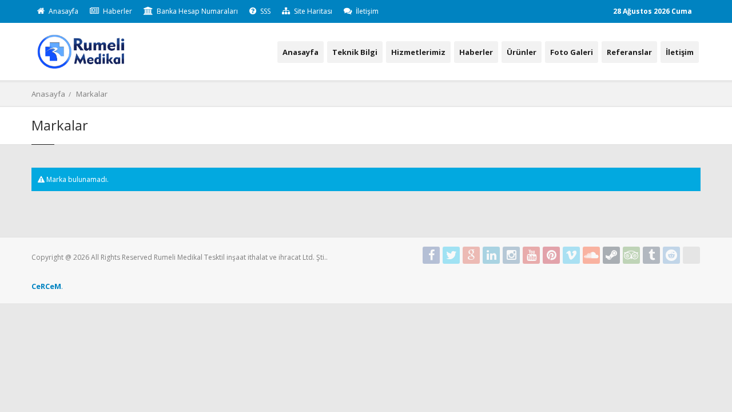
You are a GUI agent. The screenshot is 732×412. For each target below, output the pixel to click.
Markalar (92, 94)
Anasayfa (62, 11)
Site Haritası (312, 11)
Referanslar (629, 52)
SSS (264, 11)
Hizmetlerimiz (418, 52)
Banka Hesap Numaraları (196, 11)
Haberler (116, 11)
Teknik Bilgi (354, 52)
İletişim (366, 11)
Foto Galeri (571, 52)
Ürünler (521, 52)
